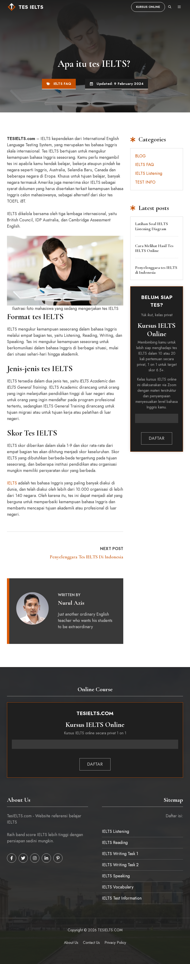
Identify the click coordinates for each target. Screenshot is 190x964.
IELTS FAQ (62, 83)
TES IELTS (31, 7)
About (68, 942)
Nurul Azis (71, 602)
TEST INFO (145, 182)
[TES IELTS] (11, 7)
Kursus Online (148, 7)
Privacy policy (115, 942)
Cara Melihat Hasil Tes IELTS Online (154, 248)
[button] (169, 7)
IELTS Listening (148, 173)
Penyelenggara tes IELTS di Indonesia (86, 557)
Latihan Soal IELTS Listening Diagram (151, 226)
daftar (156, 438)
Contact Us (91, 942)
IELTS (12, 483)
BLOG (140, 156)
